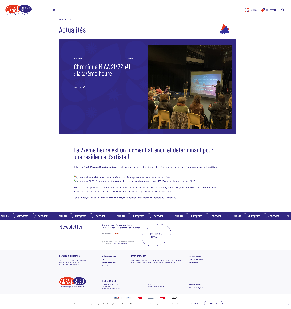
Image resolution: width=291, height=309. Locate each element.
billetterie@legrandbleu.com (155, 286)
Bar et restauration (195, 256)
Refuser (213, 303)
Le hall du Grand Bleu (196, 259)
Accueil (61, 19)
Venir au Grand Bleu (109, 262)
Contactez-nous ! (108, 266)
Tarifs (104, 259)
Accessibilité (193, 262)
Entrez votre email (110, 233)
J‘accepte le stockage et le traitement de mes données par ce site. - (120, 242)
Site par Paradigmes (196, 288)
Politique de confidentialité (120, 243)
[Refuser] (288, 304)
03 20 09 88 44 (150, 284)
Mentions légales (195, 284)
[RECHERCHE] (283, 10)
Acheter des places (109, 256)
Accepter (194, 303)
